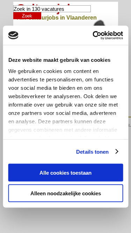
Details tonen (92, 151)
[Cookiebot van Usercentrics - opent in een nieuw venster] (93, 35)
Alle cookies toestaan (65, 173)
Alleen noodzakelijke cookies (65, 193)
